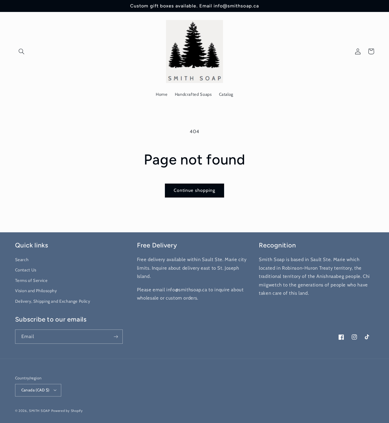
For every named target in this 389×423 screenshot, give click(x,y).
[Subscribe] (115, 336)
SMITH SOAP (39, 411)
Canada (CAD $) (35, 390)
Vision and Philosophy (36, 290)
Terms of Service (31, 280)
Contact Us (25, 269)
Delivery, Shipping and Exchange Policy (52, 301)
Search (22, 259)
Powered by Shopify (67, 411)
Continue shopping (194, 190)
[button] (21, 51)
